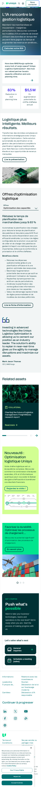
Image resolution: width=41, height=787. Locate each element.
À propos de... (8, 685)
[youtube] (26, 711)
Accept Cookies (17, 783)
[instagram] (15, 718)
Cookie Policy (11, 766)
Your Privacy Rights (17, 770)
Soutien (24, 682)
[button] (31, 435)
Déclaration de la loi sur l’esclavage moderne (30, 687)
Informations (7, 677)
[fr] (23, 3)
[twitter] (15, 711)
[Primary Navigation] (3, 3)
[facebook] (5, 718)
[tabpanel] (20, 261)
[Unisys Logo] (11, 3)
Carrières (6, 692)
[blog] (26, 718)
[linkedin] (5, 711)
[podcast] (5, 725)
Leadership (7, 682)
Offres (6, 205)
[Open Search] (19, 3)
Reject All (17, 776)
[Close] (31, 747)
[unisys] (4, 735)
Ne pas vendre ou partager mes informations (29, 742)
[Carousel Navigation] (34, 435)
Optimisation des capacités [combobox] (16, 208)
